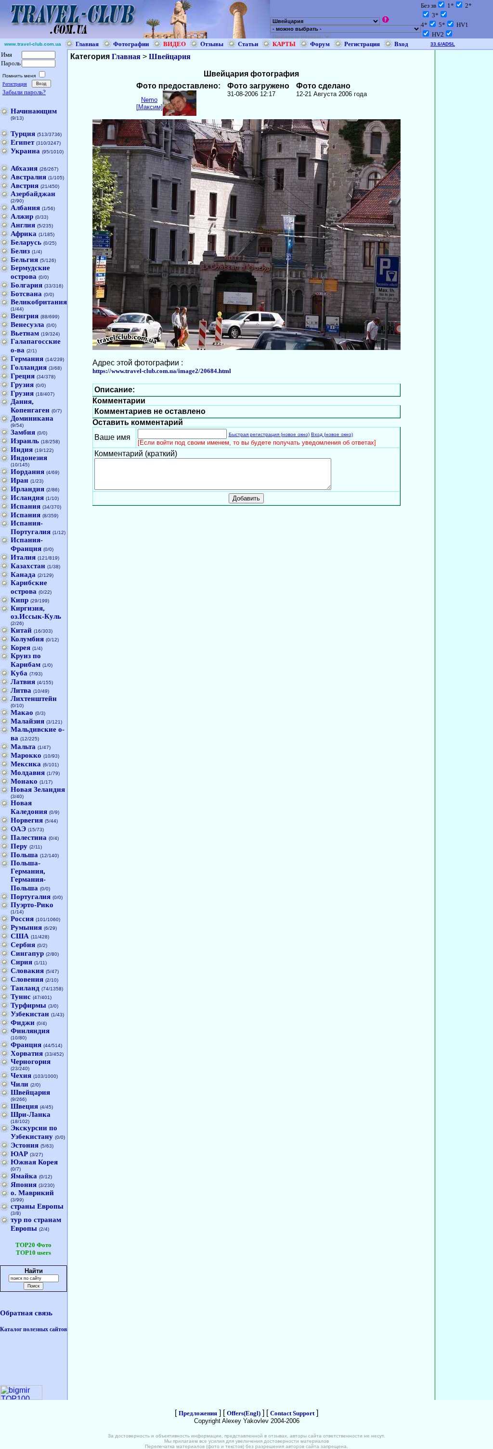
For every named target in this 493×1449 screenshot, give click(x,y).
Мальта (23, 746)
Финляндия (30, 1031)
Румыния (26, 927)
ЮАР (19, 1154)
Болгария (26, 285)
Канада (23, 574)
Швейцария (30, 1092)
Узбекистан (30, 1014)
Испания (25, 506)
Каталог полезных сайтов (33, 1329)
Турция (23, 133)
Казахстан (28, 566)
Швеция (24, 1106)
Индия (22, 449)
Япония (24, 1184)
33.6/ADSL (442, 44)
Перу (19, 846)
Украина (25, 151)
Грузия (22, 384)
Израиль (25, 441)
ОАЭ (18, 829)
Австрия (25, 185)
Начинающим (34, 111)
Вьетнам (25, 333)
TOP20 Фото (33, 1245)
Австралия (28, 177)
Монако (24, 781)
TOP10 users (33, 1252)
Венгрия (25, 316)
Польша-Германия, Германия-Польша (28, 875)
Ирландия (27, 489)
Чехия (21, 1075)
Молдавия (28, 772)
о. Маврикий (32, 1193)
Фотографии (131, 44)
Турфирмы (28, 1005)
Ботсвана (26, 294)
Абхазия (24, 168)
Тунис (21, 996)
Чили (19, 1084)
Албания (25, 208)
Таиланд (25, 988)
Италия (23, 557)
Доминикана (32, 418)
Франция (26, 1045)
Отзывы (211, 44)
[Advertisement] (464, 194)
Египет (22, 142)
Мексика (26, 764)
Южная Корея (34, 1162)
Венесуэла (27, 324)
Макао (22, 712)
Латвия (23, 682)
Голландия (29, 367)
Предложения (198, 1413)
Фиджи (23, 1022)
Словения (27, 979)
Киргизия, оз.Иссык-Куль (36, 612)
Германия (27, 358)
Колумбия (27, 639)
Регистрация (362, 44)
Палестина (29, 837)
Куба (19, 673)
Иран (19, 480)
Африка (24, 233)
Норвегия (27, 820)
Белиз (20, 251)
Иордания (27, 471)
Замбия (23, 432)
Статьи (248, 44)
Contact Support (292, 1413)
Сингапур (27, 953)
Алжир (22, 216)
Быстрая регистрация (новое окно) (269, 434)
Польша (24, 855)
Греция (23, 376)
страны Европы (37, 1206)
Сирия (21, 962)
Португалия (31, 896)
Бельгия (24, 259)
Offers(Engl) (243, 1413)
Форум (320, 44)
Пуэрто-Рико (32, 905)
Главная (87, 44)
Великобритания (39, 302)
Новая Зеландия (38, 789)
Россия (22, 919)
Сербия (23, 945)
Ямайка (24, 1176)
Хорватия (27, 1053)
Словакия (27, 970)
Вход (401, 44)
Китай (21, 630)
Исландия (27, 497)
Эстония (25, 1145)
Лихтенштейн (34, 698)
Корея (20, 647)
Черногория (31, 1061)
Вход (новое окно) (332, 434)
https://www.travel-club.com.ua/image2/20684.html (161, 371)
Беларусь (26, 242)
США (20, 936)
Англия (23, 225)
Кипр (19, 600)
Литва (21, 690)
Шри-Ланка (31, 1114)
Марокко (26, 755)
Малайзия (27, 721)
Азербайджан (33, 194)
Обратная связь (26, 1313)
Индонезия (29, 458)
